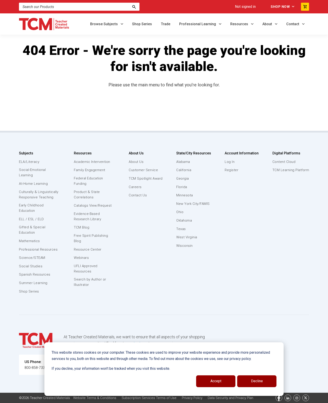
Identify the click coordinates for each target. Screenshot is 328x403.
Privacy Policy (192, 398)
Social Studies (30, 266)
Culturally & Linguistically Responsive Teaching (38, 194)
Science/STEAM (32, 258)
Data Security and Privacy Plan (230, 398)
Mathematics (29, 241)
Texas (181, 229)
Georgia (182, 179)
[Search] (134, 7)
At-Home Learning (33, 184)
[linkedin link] (287, 398)
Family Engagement (89, 170)
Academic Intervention (92, 162)
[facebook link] (279, 398)
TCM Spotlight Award (146, 179)
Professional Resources (38, 249)
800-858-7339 (36, 368)
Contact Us (138, 195)
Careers (135, 187)
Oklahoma (184, 220)
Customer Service (143, 170)
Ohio (179, 212)
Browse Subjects (104, 24)
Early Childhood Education (31, 208)
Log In (230, 162)
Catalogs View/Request (93, 206)
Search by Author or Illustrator (90, 282)
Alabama (183, 162)
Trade (165, 24)
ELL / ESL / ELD (31, 219)
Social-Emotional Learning (32, 172)
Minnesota (184, 195)
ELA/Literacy (29, 162)
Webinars (81, 258)
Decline (257, 381)
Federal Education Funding (88, 181)
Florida (181, 187)
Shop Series (142, 24)
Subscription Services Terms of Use (149, 398)
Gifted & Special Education (32, 230)
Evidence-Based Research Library (87, 216)
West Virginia (186, 237)
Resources (239, 24)
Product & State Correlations (87, 194)
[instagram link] (296, 398)
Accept (215, 381)
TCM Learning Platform (290, 170)
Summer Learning (33, 283)
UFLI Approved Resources (86, 268)
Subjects (26, 153)
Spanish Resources (34, 274)
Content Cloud (284, 162)
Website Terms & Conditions (94, 398)
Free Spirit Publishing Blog (91, 238)
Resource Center (88, 249)
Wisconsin (184, 246)
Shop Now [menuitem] (280, 7)
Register (231, 170)
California (183, 170)
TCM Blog (81, 227)
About (267, 24)
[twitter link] (305, 398)
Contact (293, 24)
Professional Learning (198, 24)
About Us (136, 153)
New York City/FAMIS (193, 204)
